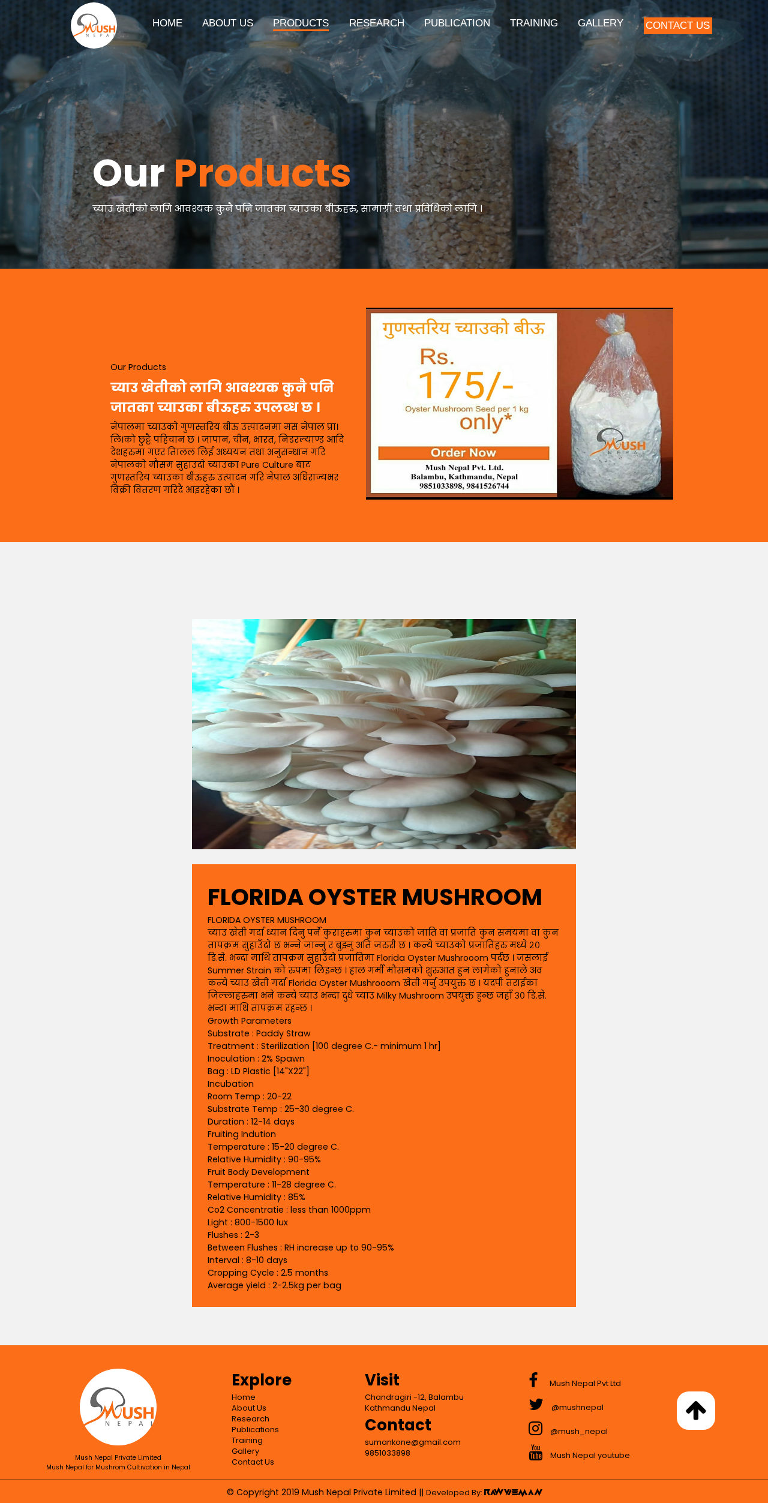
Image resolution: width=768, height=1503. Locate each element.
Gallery (600, 23)
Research (376, 23)
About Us (227, 23)
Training (534, 23)
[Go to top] (696, 1410)
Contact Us (678, 25)
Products (301, 23)
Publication (457, 23)
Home (167, 23)
